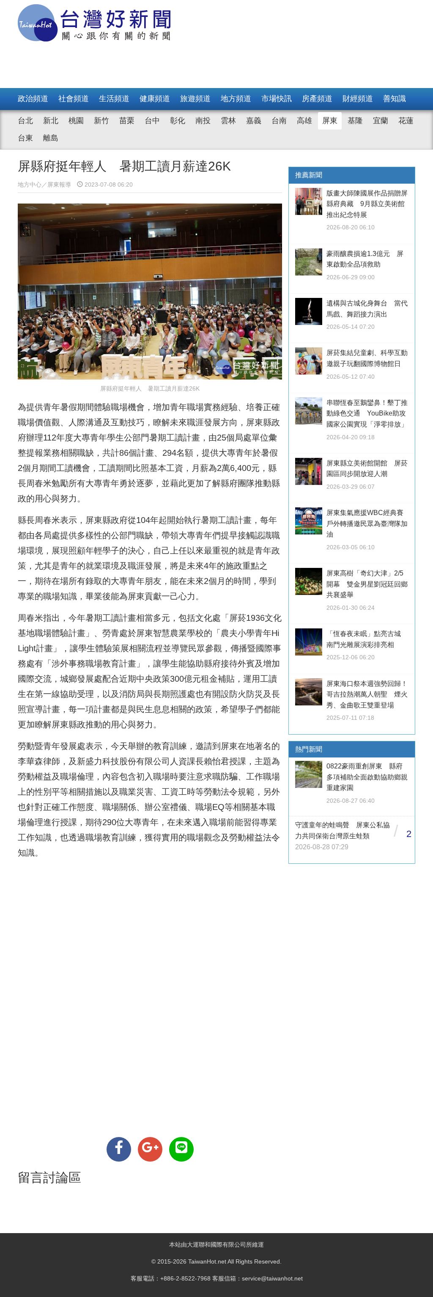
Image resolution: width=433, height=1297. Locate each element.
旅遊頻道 (195, 98)
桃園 (76, 120)
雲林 (228, 120)
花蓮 (406, 120)
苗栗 (126, 120)
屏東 (329, 120)
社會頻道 (73, 98)
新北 (50, 120)
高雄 (304, 120)
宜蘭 (380, 120)
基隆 (355, 120)
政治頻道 (33, 98)
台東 (25, 138)
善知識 (394, 98)
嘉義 (253, 120)
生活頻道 (114, 98)
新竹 (101, 120)
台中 (152, 120)
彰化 (177, 120)
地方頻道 (236, 98)
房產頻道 (317, 98)
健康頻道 (155, 98)
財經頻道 (358, 98)
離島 (50, 138)
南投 (203, 120)
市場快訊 (276, 98)
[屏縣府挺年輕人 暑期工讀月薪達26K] (119, 1149)
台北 (25, 120)
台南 (279, 120)
